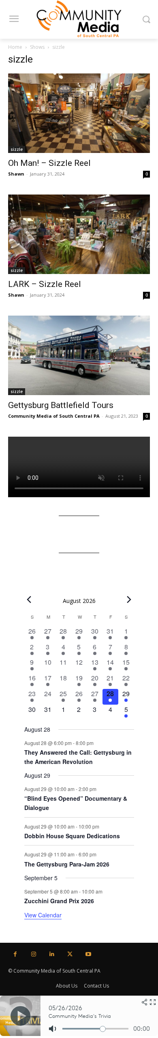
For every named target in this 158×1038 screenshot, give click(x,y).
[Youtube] (88, 954)
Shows (37, 47)
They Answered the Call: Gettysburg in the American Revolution (78, 757)
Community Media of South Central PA (54, 416)
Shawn (16, 174)
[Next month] (129, 600)
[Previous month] (29, 600)
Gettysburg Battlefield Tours (60, 405)
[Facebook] (15, 954)
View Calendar (43, 915)
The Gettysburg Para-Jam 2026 (66, 864)
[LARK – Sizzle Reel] (79, 234)
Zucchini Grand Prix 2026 (59, 901)
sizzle (17, 149)
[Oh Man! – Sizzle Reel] (79, 113)
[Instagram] (33, 954)
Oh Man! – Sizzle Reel (49, 163)
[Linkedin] (52, 954)
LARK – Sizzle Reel (44, 284)
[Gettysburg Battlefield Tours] (79, 355)
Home (15, 47)
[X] (70, 954)
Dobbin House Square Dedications (72, 836)
